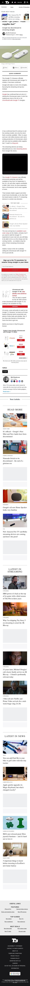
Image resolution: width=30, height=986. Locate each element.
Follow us (17, 67)
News (21, 34)
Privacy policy (15, 955)
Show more (22, 358)
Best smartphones (9, 921)
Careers (15, 963)
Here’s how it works (16, 39)
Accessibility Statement (15, 946)
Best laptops (9, 918)
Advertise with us (15, 960)
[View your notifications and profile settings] (12, 2)
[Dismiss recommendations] (28, 12)
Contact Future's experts (15, 948)
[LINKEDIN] (20, 381)
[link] (7, 294)
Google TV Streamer (11, 177)
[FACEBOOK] (12, 381)
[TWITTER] (14, 381)
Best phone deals (8, 928)
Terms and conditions (15, 953)
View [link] (21, 340)
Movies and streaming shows (7, 912)
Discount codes (22, 931)
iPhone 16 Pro (8, 909)
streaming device (21, 149)
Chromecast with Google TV (11, 100)
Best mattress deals (22, 928)
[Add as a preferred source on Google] (15, 973)
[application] (15, 163)
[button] (15, 338)
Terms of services (20, 274)
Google (4, 94)
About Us (15, 951)
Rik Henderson (12, 33)
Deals (12, 7)
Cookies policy (15, 958)
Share (6, 67)
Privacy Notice (21, 275)
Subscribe (19, 2)
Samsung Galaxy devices (22, 909)
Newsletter (25, 67)
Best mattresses (21, 921)
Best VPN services (22, 912)
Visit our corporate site (20, 980)
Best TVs (21, 918)
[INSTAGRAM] (17, 381)
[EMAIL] (22, 381)
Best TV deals (8, 931)
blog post (15, 143)
